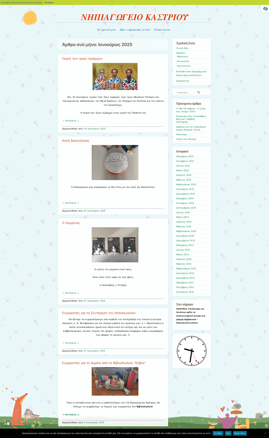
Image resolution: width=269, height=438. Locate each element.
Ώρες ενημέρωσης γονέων (135, 29)
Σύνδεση (49, 2)
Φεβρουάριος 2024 (186, 231)
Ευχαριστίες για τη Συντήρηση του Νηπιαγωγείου (99, 313)
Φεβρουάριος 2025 (186, 184)
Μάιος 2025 (182, 170)
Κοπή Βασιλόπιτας (75, 141)
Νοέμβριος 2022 (184, 282)
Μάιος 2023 (182, 254)
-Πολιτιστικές (183, 66)
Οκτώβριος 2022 (185, 287)
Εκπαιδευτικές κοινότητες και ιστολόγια (21, 2)
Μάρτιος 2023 (183, 264)
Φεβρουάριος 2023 (186, 268)
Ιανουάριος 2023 (185, 273)
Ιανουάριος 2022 (185, 292)
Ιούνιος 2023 (183, 250)
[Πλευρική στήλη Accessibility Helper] (265, 8)
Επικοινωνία (162, 29)
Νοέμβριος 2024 (185, 198)
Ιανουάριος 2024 (185, 236)
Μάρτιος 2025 (183, 180)
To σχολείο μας (106, 29)
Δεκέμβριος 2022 (185, 278)
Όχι (228, 433)
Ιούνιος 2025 (183, 165)
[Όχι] (265, 433)
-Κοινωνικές (182, 61)
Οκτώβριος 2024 (185, 203)
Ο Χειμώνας (71, 223)
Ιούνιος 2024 (183, 212)
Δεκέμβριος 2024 (185, 194)
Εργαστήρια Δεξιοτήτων (189, 75)
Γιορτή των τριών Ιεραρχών (82, 58)
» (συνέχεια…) (70, 120)
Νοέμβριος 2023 (185, 245)
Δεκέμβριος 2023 (185, 240)
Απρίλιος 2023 (184, 259)
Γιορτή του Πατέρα (186, 139)
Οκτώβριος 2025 (185, 161)
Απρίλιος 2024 (184, 222)
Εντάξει (218, 433)
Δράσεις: (181, 53)
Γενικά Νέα (182, 48)
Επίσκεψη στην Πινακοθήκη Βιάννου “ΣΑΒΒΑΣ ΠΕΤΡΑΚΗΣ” (191, 119)
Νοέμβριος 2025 (184, 156)
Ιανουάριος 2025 (185, 189)
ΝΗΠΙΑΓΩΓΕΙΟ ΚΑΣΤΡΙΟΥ (134, 17)
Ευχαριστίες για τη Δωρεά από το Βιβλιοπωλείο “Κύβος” (104, 363)
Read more (240, 433)
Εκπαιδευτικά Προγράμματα (191, 71)
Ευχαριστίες (182, 81)
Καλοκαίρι (181, 134)
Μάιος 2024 (182, 217)
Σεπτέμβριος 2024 (186, 208)
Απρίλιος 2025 (183, 175)
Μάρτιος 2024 (183, 226)
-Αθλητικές (182, 56)
